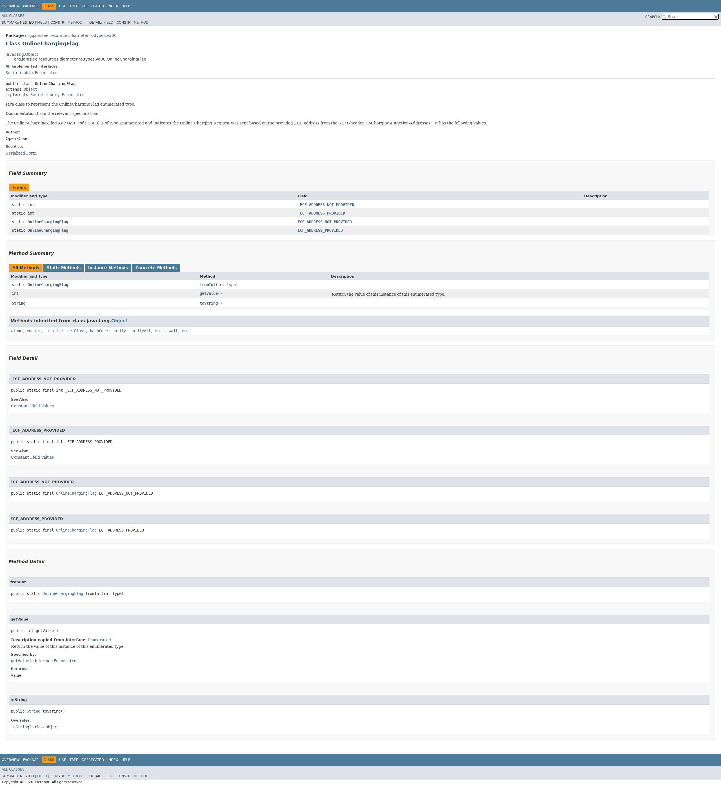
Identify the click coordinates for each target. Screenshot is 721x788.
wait (159, 331)
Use (62, 6)
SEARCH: (652, 17)
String (18, 303)
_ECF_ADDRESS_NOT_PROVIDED (326, 204)
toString (209, 303)
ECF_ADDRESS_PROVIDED (320, 230)
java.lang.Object (22, 54)
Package (31, 6)
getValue (209, 293)
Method (75, 22)
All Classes (13, 16)
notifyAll (140, 331)
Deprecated (93, 6)
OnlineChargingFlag (48, 222)
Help (125, 6)
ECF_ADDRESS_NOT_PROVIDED (325, 222)
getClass (76, 331)
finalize (54, 331)
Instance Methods (108, 267)
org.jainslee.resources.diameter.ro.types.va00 (71, 35)
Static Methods (64, 267)
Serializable (19, 72)
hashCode (99, 331)
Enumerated (46, 72)
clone (16, 331)
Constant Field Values (32, 406)
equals (33, 331)
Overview (11, 6)
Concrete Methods (156, 267)
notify (119, 331)
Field (42, 22)
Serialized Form (21, 153)
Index (112, 6)
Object (30, 89)
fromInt (207, 284)
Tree (74, 6)
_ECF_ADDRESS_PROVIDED (321, 213)
